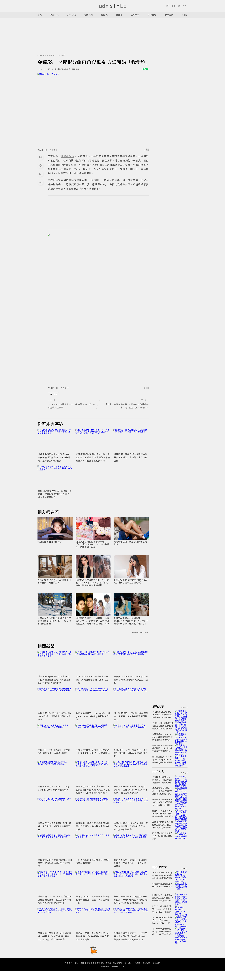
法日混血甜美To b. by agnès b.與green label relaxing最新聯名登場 (93, 716)
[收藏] (40, 174)
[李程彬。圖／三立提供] (93, 110)
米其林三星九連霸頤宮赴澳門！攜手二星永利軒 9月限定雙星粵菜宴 (54, 826)
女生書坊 (169, 14)
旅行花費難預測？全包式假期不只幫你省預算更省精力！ (54, 581)
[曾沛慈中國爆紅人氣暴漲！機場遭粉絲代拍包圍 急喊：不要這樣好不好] (93, 882)
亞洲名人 (62, 55)
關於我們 (146, 963)
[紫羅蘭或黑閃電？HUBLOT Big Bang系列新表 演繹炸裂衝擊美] (55, 772)
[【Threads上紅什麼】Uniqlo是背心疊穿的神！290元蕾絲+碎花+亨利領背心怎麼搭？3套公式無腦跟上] (181, 931)
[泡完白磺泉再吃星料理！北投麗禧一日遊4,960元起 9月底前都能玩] (93, 736)
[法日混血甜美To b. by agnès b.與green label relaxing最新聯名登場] (93, 699)
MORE (183, 707)
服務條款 (100, 963)
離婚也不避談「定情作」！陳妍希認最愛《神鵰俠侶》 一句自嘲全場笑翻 (130, 863)
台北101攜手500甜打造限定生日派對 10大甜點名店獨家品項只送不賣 (92, 679)
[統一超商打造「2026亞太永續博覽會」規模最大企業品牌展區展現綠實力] (131, 699)
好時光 (104, 14)
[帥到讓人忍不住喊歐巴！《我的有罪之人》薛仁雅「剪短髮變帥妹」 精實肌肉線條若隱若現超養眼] (131, 919)
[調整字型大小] (40, 182)
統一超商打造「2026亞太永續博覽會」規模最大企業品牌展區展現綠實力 (131, 716)
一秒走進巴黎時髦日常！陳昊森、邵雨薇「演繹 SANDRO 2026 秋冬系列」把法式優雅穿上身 (131, 789)
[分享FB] (40, 157)
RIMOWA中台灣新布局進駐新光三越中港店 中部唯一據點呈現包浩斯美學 (162, 899)
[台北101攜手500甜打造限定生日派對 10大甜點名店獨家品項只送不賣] (93, 662)
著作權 (108, 963)
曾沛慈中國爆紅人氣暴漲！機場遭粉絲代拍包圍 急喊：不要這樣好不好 (92, 899)
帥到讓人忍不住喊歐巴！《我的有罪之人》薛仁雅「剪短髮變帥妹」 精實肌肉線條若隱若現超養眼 (130, 936)
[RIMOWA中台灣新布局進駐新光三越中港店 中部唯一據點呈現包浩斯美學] (181, 897)
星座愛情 (152, 14)
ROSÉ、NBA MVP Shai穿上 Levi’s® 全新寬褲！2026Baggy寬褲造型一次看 (162, 910)
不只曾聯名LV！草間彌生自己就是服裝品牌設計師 (162, 836)
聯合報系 (128, 963)
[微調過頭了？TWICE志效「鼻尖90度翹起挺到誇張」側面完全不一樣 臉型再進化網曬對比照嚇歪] (55, 882)
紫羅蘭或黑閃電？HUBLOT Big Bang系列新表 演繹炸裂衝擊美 (53, 788)
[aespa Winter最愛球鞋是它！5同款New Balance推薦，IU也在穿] (181, 920)
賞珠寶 (119, 14)
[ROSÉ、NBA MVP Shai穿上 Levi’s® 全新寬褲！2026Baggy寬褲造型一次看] (181, 909)
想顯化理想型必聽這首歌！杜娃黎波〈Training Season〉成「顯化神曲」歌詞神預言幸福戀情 (92, 582)
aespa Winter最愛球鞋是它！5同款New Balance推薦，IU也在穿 (162, 921)
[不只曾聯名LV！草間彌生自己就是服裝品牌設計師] (93, 846)
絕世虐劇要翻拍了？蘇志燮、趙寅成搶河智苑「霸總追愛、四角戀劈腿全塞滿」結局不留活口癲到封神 (92, 621)
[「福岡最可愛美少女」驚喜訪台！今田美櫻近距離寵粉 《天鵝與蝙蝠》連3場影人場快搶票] (55, 440)
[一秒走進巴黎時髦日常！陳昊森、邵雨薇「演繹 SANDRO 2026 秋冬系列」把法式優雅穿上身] (131, 772)
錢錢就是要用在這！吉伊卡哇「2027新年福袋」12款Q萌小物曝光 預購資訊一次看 (92, 544)
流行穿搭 (71, 14)
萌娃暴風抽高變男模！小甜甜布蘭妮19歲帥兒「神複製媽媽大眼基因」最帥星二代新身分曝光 (54, 936)
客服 (82, 963)
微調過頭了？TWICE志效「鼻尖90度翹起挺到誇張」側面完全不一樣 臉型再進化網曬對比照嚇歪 (55, 899)
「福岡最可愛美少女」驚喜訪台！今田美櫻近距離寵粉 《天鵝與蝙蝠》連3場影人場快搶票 (54, 457)
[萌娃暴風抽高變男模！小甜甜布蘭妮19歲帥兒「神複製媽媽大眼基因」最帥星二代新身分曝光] (55, 919)
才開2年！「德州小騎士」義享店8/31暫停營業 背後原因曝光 (54, 751)
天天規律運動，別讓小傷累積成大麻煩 (130, 543)
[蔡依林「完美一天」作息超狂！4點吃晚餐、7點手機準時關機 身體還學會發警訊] (93, 919)
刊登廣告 (68, 963)
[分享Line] (40, 165)
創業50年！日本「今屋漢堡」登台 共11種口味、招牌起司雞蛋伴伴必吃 (132, 753)
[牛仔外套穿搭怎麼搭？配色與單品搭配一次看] (181, 886)
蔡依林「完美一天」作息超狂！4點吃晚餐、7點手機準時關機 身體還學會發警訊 (92, 936)
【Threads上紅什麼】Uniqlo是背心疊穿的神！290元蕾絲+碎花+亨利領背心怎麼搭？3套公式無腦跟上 (162, 934)
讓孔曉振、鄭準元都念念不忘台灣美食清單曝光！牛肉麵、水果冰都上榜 (130, 457)
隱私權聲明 (117, 963)
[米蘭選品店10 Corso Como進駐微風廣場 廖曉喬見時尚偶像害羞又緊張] (131, 662)
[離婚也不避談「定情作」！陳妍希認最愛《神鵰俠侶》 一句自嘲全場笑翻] (131, 846)
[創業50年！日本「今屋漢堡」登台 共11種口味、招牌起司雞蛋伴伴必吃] (131, 736)
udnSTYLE (42, 55)
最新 (40, 14)
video (185, 14)
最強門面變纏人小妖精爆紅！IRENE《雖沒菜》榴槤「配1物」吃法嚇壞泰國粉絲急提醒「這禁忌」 (131, 621)
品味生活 (135, 14)
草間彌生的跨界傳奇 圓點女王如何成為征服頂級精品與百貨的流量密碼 (55, 863)
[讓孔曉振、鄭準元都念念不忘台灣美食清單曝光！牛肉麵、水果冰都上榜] (131, 440)
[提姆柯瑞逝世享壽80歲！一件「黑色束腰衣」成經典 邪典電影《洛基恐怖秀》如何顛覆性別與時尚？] (93, 440)
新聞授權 (90, 963)
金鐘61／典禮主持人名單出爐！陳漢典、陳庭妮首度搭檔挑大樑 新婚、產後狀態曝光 (55, 494)
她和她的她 (53, 394)
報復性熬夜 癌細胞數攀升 (50, 541)
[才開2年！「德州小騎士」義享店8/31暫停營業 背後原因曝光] (55, 736)
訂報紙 (137, 963)
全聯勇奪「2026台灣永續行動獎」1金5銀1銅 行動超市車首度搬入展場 (55, 716)
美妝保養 (88, 14)
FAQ (77, 963)
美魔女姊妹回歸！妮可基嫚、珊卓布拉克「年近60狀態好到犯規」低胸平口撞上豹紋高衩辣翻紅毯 (131, 899)
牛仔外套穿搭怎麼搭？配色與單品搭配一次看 (162, 885)
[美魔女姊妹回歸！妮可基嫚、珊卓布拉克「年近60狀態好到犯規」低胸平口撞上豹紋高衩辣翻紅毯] (131, 882)
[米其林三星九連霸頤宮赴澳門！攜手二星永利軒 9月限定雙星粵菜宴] (55, 809)
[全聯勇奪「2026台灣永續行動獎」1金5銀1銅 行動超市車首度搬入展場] (55, 699)
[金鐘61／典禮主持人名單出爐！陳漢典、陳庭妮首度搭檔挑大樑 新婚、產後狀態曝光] (55, 477)
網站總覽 (156, 963)
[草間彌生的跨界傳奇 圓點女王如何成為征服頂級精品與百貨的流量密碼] (55, 846)
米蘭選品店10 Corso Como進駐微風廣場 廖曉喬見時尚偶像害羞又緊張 (131, 679)
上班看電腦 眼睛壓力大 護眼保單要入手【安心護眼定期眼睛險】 (131, 581)
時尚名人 (54, 14)
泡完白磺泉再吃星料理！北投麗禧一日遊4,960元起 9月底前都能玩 (93, 751)
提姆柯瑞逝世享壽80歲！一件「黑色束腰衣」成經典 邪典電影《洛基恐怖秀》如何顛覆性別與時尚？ (93, 457)
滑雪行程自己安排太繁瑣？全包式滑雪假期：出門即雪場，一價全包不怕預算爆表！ (54, 621)
